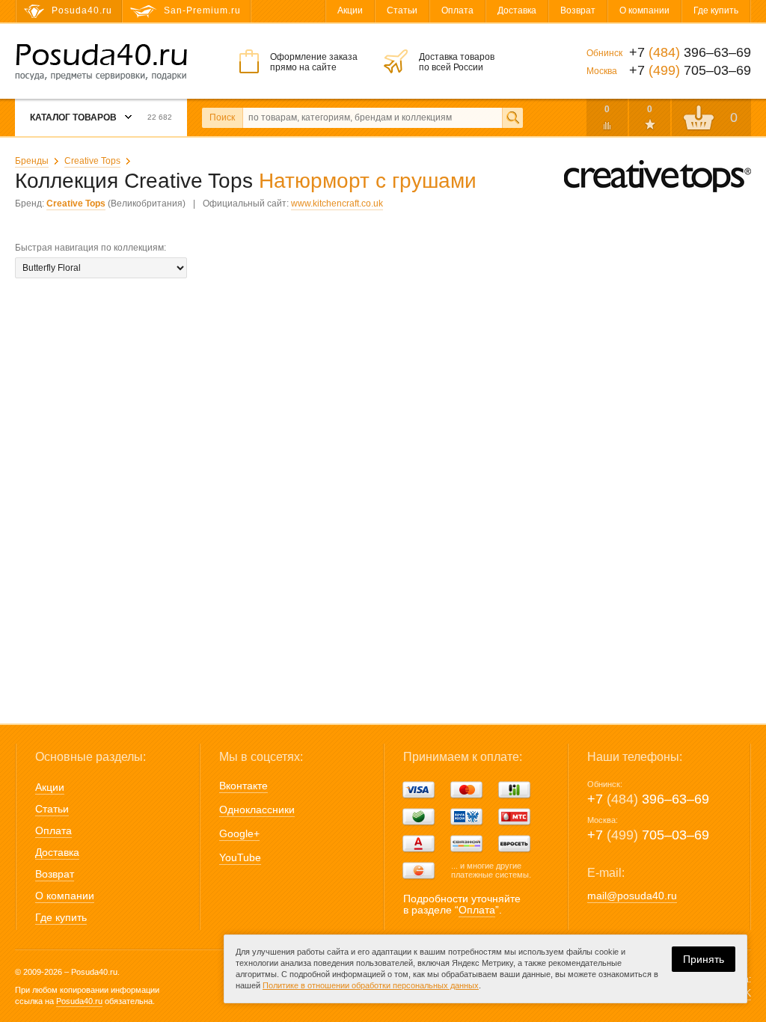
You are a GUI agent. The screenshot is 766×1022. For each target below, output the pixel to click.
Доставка (516, 10)
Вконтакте (243, 786)
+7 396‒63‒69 (648, 799)
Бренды (32, 161)
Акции (350, 10)
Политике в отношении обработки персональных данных (371, 985)
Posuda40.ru (79, 1001)
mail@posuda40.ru (632, 896)
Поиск (222, 117)
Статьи (402, 10)
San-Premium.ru (202, 10)
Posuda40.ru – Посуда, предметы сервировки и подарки (101, 62)
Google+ (239, 833)
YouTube (240, 857)
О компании (644, 10)
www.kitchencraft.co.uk (337, 203)
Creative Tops (92, 161)
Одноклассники (257, 810)
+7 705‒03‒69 (648, 834)
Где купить (715, 10)
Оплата (457, 10)
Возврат (577, 10)
